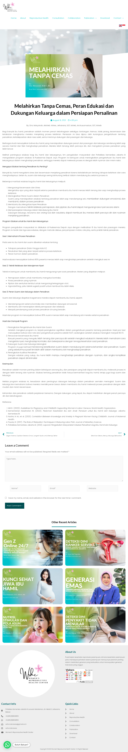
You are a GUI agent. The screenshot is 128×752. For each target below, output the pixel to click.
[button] (7, 745)
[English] (120, 25)
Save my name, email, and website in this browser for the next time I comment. (44, 498)
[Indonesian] (124, 25)
